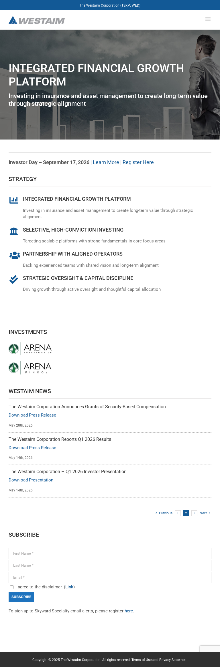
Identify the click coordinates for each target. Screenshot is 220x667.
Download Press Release (32, 415)
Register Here (138, 162)
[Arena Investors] (30, 344)
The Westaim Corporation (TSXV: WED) (110, 5)
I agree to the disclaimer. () (44, 587)
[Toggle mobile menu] (208, 19)
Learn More (106, 162)
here (129, 611)
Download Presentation (31, 480)
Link (69, 587)
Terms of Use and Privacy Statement (159, 660)
